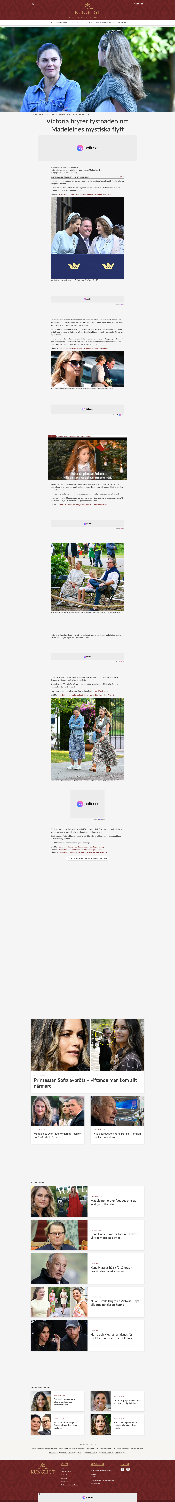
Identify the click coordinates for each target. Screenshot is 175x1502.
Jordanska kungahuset (136, 1448)
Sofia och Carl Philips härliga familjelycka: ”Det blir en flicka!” (83, 505)
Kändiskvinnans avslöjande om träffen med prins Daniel (81, 849)
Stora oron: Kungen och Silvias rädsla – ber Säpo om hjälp (81, 847)
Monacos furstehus (120, 1452)
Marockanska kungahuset (106, 1452)
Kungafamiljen (62, 22)
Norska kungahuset (65, 1448)
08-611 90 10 (95, 1477)
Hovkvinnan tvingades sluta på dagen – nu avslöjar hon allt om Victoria (87, 695)
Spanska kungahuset (92, 1448)
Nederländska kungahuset (107, 1448)
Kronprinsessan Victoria (60, 114)
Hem (50, 22)
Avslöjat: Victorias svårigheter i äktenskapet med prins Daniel (83, 348)
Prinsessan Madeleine (81, 114)
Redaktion (122, 22)
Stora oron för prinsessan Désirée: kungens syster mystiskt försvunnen (87, 194)
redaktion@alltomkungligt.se (101, 1470)
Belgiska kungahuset (123, 1448)
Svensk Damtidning (100, 691)
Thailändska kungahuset (90, 1452)
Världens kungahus (104, 22)
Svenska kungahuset (39, 114)
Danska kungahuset (78, 1448)
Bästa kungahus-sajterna (69, 1485)
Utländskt (76, 22)
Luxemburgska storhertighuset (58, 1452)
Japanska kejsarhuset (74, 1452)
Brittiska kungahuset (51, 1448)
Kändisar (88, 22)
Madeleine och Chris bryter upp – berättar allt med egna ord (83, 852)
